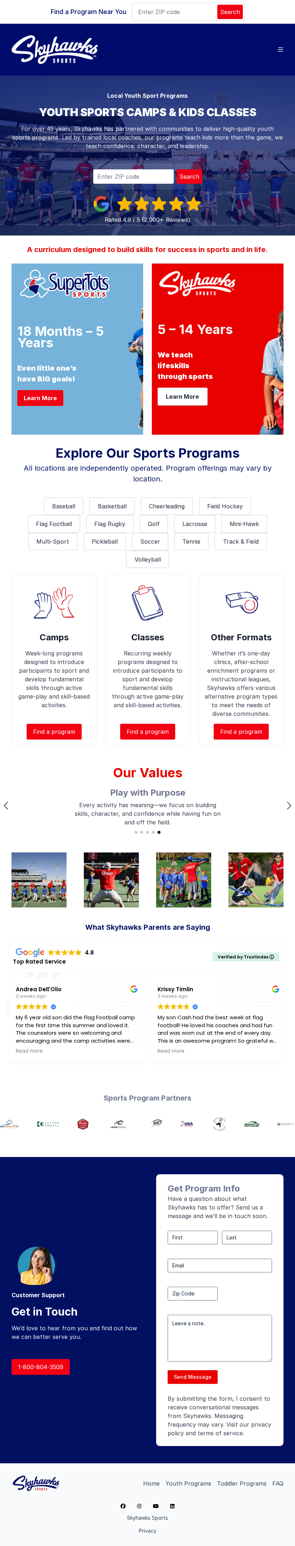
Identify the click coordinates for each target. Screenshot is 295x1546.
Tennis (191, 541)
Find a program (54, 731)
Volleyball (148, 559)
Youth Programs (188, 1483)
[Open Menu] (280, 49)
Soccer (150, 541)
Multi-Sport (52, 541)
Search (230, 11)
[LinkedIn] (172, 1506)
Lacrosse (194, 523)
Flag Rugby (109, 523)
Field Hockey (225, 506)
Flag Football (54, 523)
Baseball (63, 506)
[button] (6, 806)
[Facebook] (123, 1506)
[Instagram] (139, 1506)
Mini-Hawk (244, 523)
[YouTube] (156, 1506)
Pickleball (105, 541)
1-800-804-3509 (40, 1367)
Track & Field (241, 541)
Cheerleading (167, 506)
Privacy (147, 1531)
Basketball (112, 506)
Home (151, 1483)
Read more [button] (87, 1051)
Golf (154, 523)
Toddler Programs (242, 1483)
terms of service (220, 1433)
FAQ (277, 1483)
